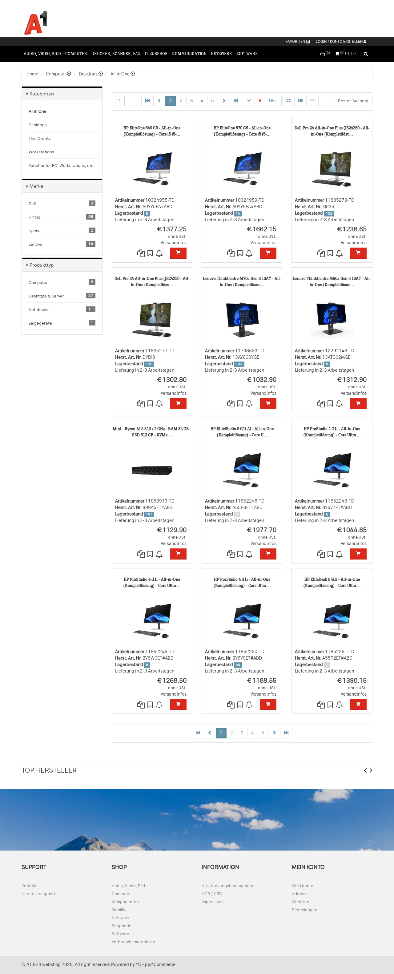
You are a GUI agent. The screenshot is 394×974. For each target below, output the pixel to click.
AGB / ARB (212, 893)
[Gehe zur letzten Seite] (236, 101)
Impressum (212, 901)
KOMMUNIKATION (189, 53)
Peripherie (121, 925)
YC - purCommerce (155, 964)
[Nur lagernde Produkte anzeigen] (249, 101)
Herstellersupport (38, 893)
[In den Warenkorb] (178, 253)
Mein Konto (302, 885)
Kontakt (29, 885)
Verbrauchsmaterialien (133, 942)
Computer (76, 53)
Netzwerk (221, 53)
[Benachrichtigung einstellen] (159, 253)
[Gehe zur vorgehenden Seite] (159, 101)
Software (247, 53)
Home (32, 74)
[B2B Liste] (312, 101)
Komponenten (125, 901)
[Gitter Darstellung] (289, 101)
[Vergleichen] (141, 253)
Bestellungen (304, 909)
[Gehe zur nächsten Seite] (224, 101)
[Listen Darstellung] (300, 101)
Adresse (300, 893)
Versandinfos (174, 242)
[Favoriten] (150, 253)
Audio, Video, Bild (42, 53)
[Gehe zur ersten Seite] (147, 101)
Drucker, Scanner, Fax (115, 53)
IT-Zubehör (156, 53)
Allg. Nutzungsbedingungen (228, 885)
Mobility (119, 909)
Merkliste (300, 901)
